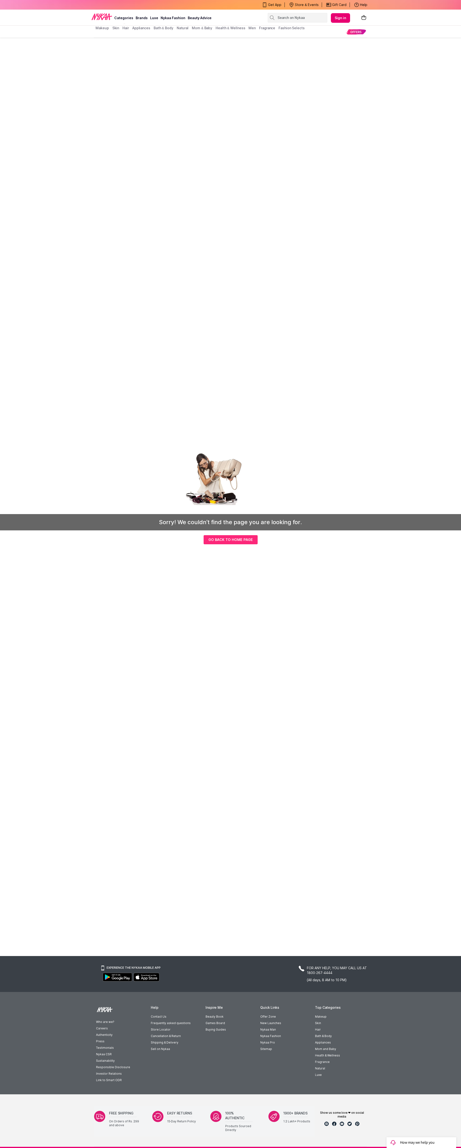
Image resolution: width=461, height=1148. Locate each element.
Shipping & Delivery (164, 1042)
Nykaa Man (268, 1029)
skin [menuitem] (115, 28)
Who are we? (105, 1022)
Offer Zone (268, 1016)
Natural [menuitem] (182, 28)
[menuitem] (356, 32)
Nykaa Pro (267, 1042)
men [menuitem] (252, 28)
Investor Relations (109, 1073)
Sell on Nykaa (160, 1049)
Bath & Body (323, 1036)
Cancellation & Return (166, 1036)
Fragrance (322, 1062)
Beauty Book (215, 1016)
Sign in (340, 18)
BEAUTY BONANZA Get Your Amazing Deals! (134, 4)
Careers (102, 1028)
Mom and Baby (325, 1049)
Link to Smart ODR (109, 1080)
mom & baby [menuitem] (202, 28)
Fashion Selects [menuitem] (292, 28)
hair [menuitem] (125, 28)
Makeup (321, 1016)
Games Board (215, 1023)
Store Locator (160, 1029)
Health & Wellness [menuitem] (230, 28)
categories (123, 18)
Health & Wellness (327, 1055)
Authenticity (104, 1035)
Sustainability (105, 1060)
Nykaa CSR (104, 1054)
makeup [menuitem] (102, 28)
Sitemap (266, 1049)
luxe (154, 18)
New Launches (270, 1023)
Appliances (323, 1042)
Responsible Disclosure (113, 1067)
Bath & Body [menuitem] (163, 28)
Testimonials (105, 1047)
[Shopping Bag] (364, 18)
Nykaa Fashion (173, 18)
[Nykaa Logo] (102, 17)
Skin (318, 1023)
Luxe (318, 1075)
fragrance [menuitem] (267, 28)
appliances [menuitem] (141, 28)
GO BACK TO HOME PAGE (230, 540)
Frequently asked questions (171, 1023)
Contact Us (158, 1016)
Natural (320, 1068)
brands (142, 18)
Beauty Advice (200, 18)
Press (100, 1041)
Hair (318, 1029)
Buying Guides (216, 1029)
